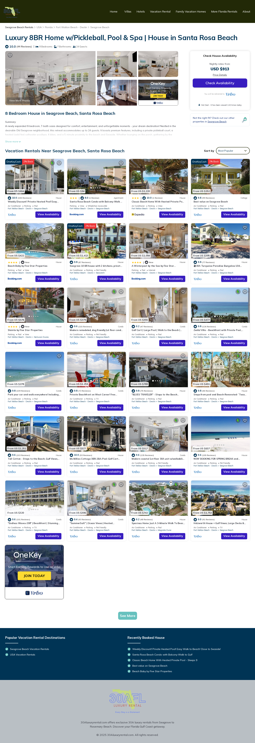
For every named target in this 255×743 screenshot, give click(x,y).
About (246, 11)
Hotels (141, 11)
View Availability (48, 214)
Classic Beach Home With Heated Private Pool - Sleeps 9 (164, 660)
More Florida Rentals (224, 11)
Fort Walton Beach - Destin (71, 27)
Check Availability (220, 83)
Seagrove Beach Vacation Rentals (29, 649)
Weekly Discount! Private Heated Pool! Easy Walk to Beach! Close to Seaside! (176, 649)
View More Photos (19, 100)
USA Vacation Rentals (22, 654)
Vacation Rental (160, 11)
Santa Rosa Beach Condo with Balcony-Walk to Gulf (162, 654)
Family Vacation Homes (191, 11)
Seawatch (100, 273)
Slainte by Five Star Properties (25, 330)
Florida (49, 27)
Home (113, 11)
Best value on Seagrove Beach (211, 201)
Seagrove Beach (99, 27)
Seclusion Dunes (41, 337)
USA (39, 27)
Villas (127, 11)
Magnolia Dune (164, 530)
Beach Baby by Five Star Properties (27, 265)
